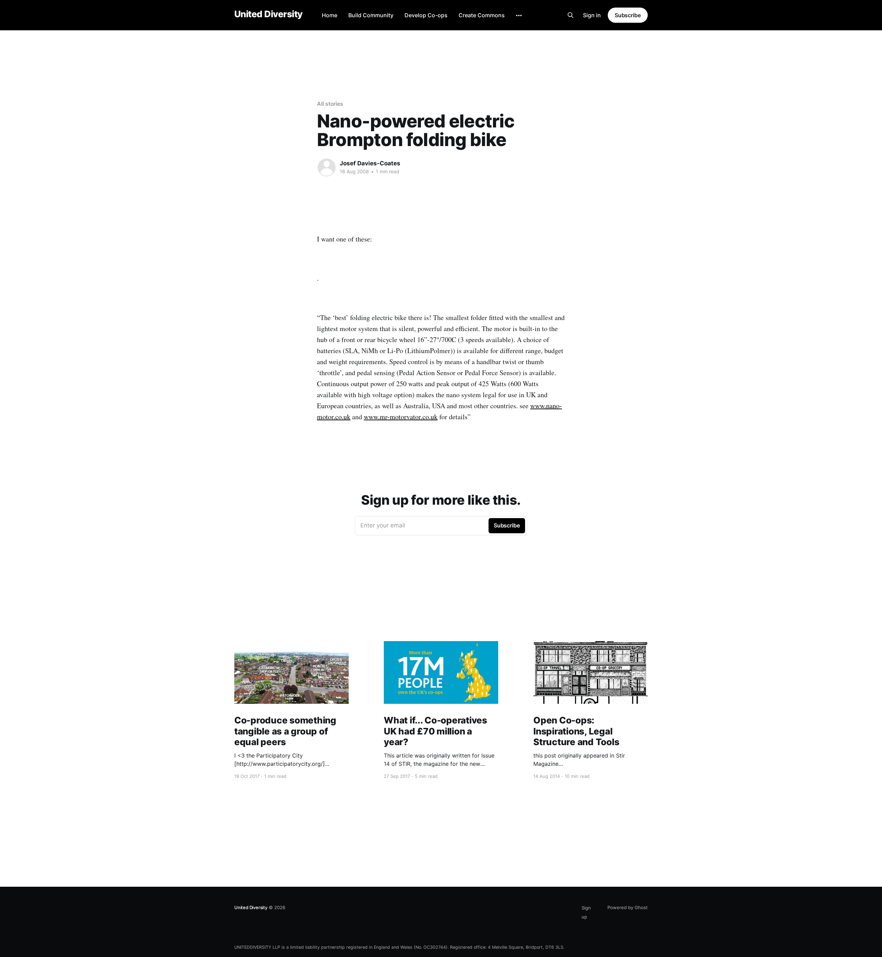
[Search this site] (570, 15)
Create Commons (482, 15)
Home (329, 15)
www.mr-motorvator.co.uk (401, 416)
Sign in (592, 15)
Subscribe (628, 15)
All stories (330, 103)
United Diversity (268, 14)
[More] (519, 15)
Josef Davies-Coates (370, 163)
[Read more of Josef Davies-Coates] (326, 167)
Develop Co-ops (426, 15)
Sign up (586, 912)
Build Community (370, 15)
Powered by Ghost (627, 907)
